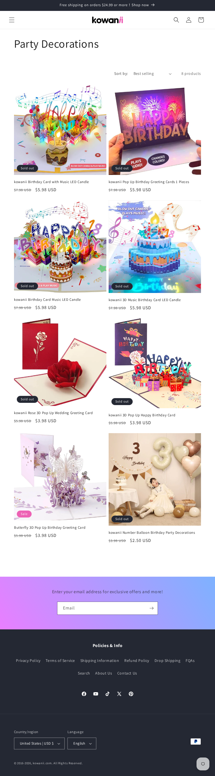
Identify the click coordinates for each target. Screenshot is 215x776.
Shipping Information (99, 660)
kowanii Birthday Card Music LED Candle (47, 299)
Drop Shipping (168, 660)
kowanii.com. (43, 763)
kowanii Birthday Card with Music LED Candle (51, 182)
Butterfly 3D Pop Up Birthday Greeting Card (49, 527)
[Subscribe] (151, 608)
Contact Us (127, 673)
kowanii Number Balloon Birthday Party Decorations (152, 532)
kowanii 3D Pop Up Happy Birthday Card (142, 415)
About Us (103, 673)
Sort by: (121, 73)
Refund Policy (136, 660)
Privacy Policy (28, 660)
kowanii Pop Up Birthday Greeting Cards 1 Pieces (149, 182)
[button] (12, 20)
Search (84, 673)
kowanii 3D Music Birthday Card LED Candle (145, 300)
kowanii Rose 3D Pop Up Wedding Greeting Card (53, 413)
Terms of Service (60, 660)
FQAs (190, 660)
